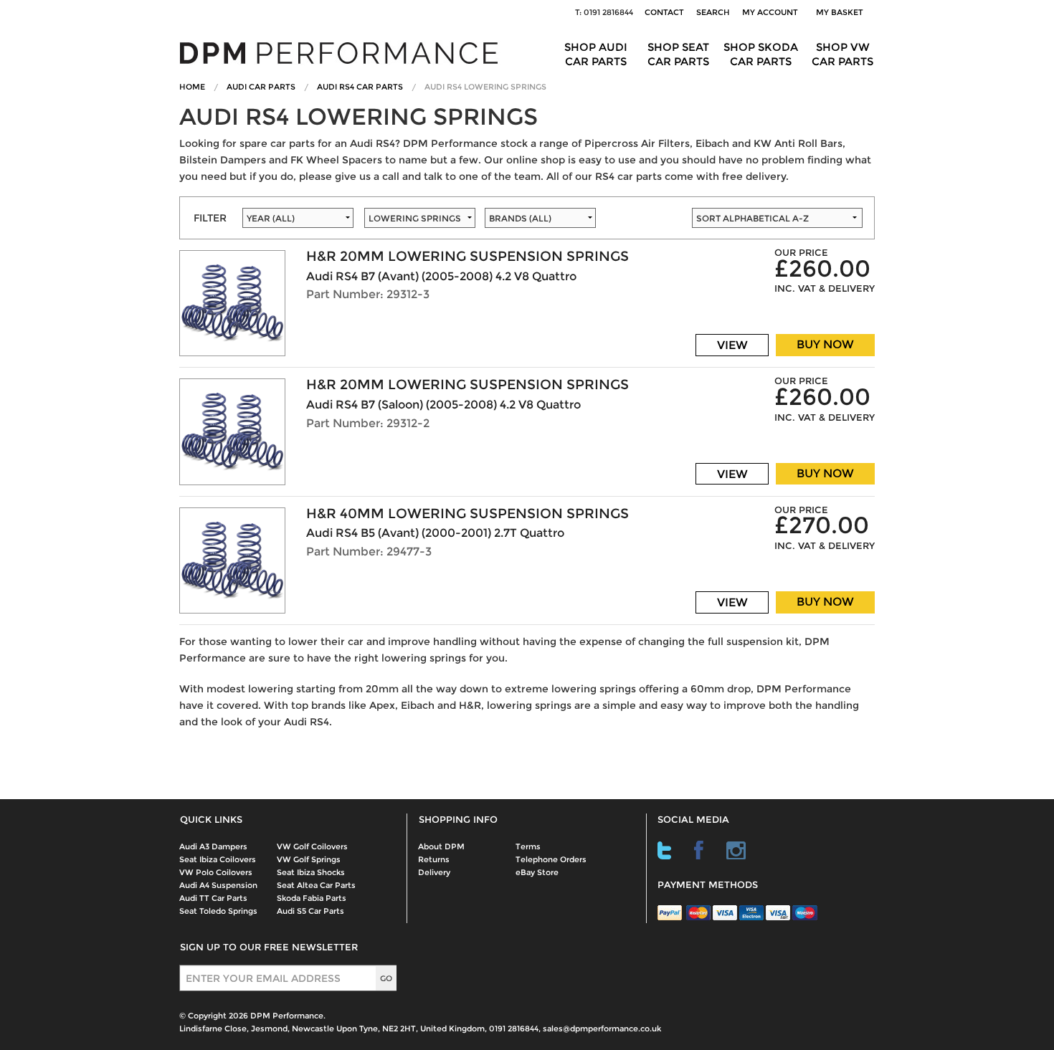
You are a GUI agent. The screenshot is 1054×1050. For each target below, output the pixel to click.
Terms (528, 846)
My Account (770, 12)
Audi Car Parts (261, 87)
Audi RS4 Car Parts (360, 87)
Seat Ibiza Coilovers (217, 859)
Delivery (434, 872)
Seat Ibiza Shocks (311, 872)
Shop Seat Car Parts (678, 54)
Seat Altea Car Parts (316, 885)
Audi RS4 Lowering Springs (485, 87)
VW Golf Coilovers (312, 846)
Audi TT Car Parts (213, 898)
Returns (434, 859)
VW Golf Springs (309, 859)
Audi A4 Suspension (218, 885)
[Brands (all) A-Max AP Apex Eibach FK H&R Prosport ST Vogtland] (588, 222)
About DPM (441, 846)
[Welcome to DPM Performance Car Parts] (344, 52)
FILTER (210, 217)
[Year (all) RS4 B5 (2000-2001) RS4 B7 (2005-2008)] (296, 222)
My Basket (842, 12)
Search (713, 12)
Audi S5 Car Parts (310, 911)
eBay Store (537, 872)
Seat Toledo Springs (218, 911)
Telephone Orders (551, 859)
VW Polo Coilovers (215, 872)
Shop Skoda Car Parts (760, 54)
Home (192, 87)
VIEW (732, 345)
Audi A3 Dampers (213, 846)
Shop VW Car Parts (842, 54)
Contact (664, 12)
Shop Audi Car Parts (595, 54)
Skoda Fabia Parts (311, 898)
